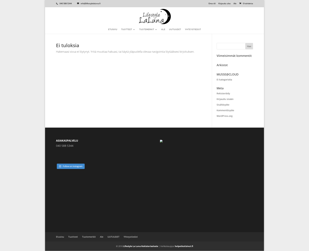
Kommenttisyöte (225, 110)
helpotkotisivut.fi (184, 246)
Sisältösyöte (223, 104)
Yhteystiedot (193, 29)
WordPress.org (225, 115)
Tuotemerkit (146, 29)
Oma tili (211, 4)
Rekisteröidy (223, 93)
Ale (235, 4)
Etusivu (112, 29)
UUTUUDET (175, 29)
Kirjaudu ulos (224, 4)
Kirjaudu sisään (225, 99)
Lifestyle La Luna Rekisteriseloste (140, 246)
